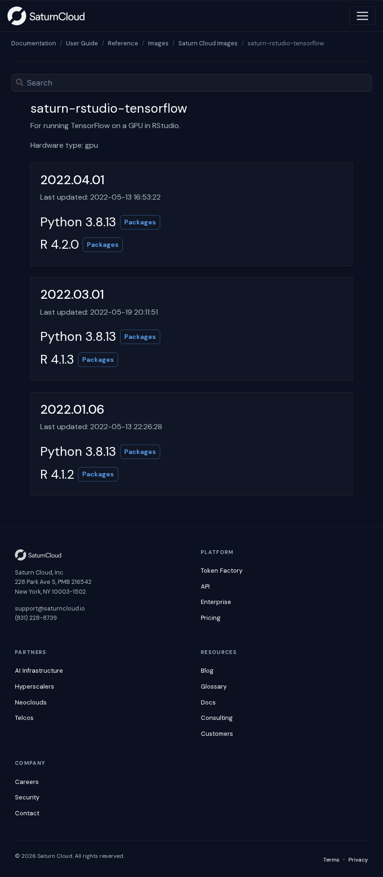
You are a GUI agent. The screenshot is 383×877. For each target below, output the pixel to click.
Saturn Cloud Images (208, 43)
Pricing (210, 618)
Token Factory (221, 571)
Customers (217, 734)
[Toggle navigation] (362, 16)
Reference (123, 43)
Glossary (214, 686)
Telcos (24, 718)
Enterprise (216, 602)
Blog (207, 671)
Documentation (33, 43)
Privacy (358, 859)
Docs (208, 702)
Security (27, 797)
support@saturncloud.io (50, 608)
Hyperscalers (34, 686)
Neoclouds (31, 702)
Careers (27, 782)
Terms (331, 859)
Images (158, 43)
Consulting (217, 718)
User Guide (82, 43)
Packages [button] (140, 222)
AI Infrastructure (39, 671)
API (205, 586)
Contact (27, 813)
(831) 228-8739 (36, 618)
